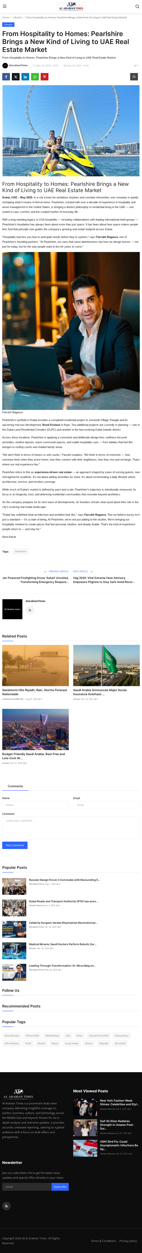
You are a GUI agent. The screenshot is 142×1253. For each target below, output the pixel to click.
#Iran (79, 1035)
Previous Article (59, 571)
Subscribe (60, 1186)
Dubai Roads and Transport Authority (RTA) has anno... (63, 901)
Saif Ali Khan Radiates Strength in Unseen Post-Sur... (117, 1124)
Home (5, 17)
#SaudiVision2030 (98, 1035)
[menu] (4, 6)
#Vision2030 (32, 1035)
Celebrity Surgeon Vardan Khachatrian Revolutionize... (63, 922)
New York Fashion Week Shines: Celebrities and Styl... (119, 1102)
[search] (137, 6)
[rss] (6, 1206)
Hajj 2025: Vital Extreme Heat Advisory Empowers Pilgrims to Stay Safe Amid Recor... (104, 580)
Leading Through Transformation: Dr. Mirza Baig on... (62, 965)
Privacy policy (128, 1241)
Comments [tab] (15, 786)
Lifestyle (17, 17)
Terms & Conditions (103, 1241)
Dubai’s (24, 489)
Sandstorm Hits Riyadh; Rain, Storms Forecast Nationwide (34, 692)
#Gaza (55, 1043)
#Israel (41, 1043)
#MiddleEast (52, 1035)
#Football (120, 1043)
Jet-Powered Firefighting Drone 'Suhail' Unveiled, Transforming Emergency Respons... (35, 580)
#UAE (28, 1043)
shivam (76, 699)
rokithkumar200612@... (13, 699)
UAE (68, 1035)
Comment (8, 814)
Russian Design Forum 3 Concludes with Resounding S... (64, 879)
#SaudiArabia (12, 1035)
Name (6, 798)
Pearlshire (20, 551)
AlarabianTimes (35, 601)
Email (76, 798)
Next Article (9, 536)
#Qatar (89, 1043)
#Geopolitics (122, 1035)
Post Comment (15, 845)
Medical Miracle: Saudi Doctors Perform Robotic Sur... (63, 944)
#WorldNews (12, 1043)
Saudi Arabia (72, 1043)
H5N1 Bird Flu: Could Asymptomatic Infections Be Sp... (119, 1145)
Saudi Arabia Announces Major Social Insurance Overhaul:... (99, 692)
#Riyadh (103, 1043)
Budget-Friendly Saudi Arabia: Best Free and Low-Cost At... (33, 756)
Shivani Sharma (36, 905)
